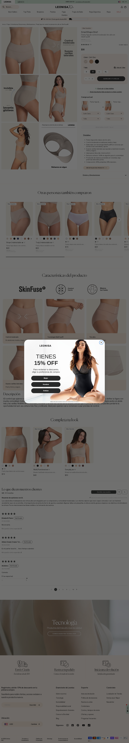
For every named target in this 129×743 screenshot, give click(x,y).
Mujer (46, 378)
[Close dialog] (101, 342)
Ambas (46, 391)
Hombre (46, 384)
